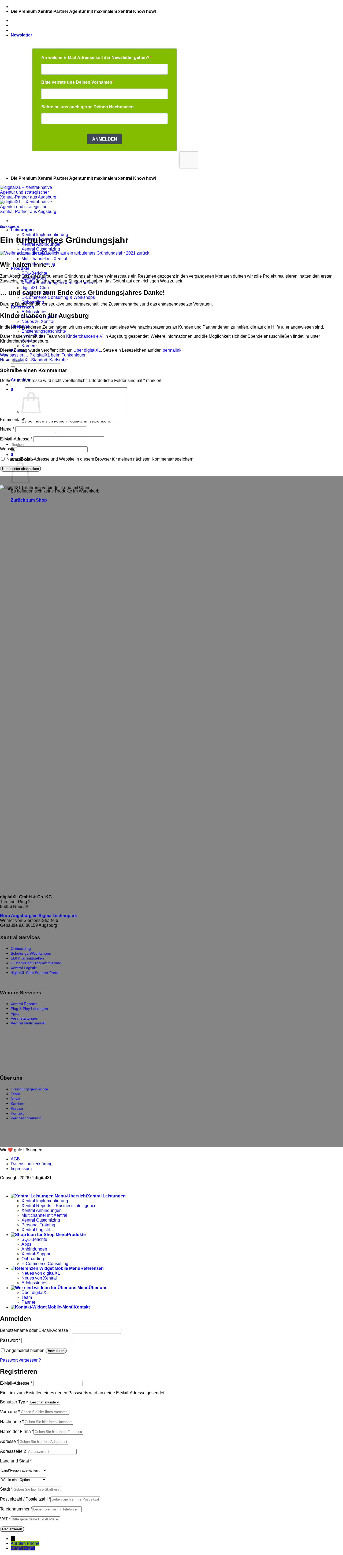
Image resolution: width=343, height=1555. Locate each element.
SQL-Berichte (34, 273)
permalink (172, 350)
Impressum (21, 1168)
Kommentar (12, 419)
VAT (5, 1519)
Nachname (12, 1421)
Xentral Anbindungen (41, 1210)
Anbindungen (34, 1249)
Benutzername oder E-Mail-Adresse (35, 1330)
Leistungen (22, 229)
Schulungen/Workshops (31, 953)
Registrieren (12, 1529)
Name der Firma (16, 1431)
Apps (15, 1013)
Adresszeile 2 (13, 1451)
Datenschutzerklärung (32, 1163)
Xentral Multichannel (28, 1023)
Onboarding (21, 948)
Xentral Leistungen (106, 1196)
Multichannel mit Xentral (44, 258)
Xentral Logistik (24, 968)
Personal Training (38, 1225)
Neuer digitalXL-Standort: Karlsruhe (34, 360)
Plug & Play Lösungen (29, 1008)
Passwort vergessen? (20, 1360)
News (15, 1099)
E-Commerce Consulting (44, 1263)
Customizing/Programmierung (36, 963)
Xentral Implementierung (44, 234)
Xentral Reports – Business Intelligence (58, 1205)
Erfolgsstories (34, 1283)
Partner (17, 1108)
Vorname (10, 1411)
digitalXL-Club (35, 287)
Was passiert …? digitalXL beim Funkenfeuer (42, 355)
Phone (33, 1543)
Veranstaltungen (24, 1018)
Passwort (10, 1340)
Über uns (98, 1287)
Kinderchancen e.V (84, 336)
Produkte (76, 1234)
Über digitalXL (10, 227)
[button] (21, 35)
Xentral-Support (36, 1254)
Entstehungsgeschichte (43, 331)
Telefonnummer (16, 1509)
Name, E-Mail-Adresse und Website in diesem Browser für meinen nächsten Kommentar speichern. (100, 459)
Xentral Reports (24, 1004)
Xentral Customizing (40, 249)
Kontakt (17, 1113)
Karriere (29, 345)
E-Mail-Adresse (16, 439)
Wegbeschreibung (26, 1118)
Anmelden (56, 1351)
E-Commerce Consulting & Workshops (58, 297)
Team (29, 281)
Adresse (9, 1441)
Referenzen (22, 307)
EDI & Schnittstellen (27, 958)
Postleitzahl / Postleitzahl (25, 1499)
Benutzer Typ (14, 1402)
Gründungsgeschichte (29, 1089)
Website (8, 449)
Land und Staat (16, 1461)
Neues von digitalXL (40, 1273)
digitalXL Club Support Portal (35, 973)
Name (7, 429)
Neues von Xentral (39, 1278)
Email (29, 1548)
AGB (15, 1159)
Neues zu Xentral (37, 321)
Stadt (6, 1489)
